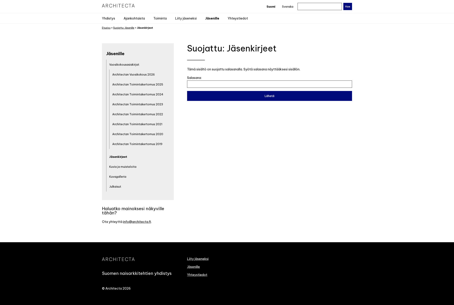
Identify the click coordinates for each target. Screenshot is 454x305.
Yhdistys (108, 18)
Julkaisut (115, 186)
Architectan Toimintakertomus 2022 (137, 114)
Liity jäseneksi (186, 18)
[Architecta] (142, 6)
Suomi (271, 6)
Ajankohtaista (134, 18)
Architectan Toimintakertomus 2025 (137, 84)
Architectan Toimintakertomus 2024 (137, 94)
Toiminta (160, 18)
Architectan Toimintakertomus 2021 (137, 124)
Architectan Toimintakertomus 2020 (137, 134)
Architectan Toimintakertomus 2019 (137, 144)
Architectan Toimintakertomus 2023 (137, 104)
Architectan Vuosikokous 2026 (133, 74)
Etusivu (106, 27)
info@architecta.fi (137, 222)
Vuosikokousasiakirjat (124, 64)
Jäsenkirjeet (118, 157)
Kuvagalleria (117, 176)
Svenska (287, 6)
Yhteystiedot (238, 18)
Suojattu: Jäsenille (123, 27)
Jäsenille (212, 18)
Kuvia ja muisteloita (122, 166)
